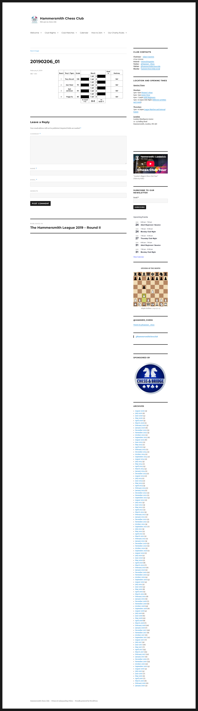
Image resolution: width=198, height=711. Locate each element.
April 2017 (139, 650)
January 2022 (140, 517)
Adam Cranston (148, 57)
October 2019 (140, 577)
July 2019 (138, 584)
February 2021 (140, 539)
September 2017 (141, 637)
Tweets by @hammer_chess (143, 325)
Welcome (34, 33)
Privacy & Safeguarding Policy (62, 701)
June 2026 (139, 416)
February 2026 (140, 425)
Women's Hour (147, 93)
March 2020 (139, 565)
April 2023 (139, 486)
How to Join (96, 33)
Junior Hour (145, 95)
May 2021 (138, 531)
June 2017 (138, 645)
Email (33, 180)
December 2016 (141, 659)
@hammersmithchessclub (150, 66)
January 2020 (140, 570)
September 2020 (141, 551)
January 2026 (140, 428)
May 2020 (138, 560)
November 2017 (141, 633)
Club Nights (50, 33)
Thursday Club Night (149, 238)
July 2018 (138, 613)
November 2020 (141, 546)
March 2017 (139, 652)
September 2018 (141, 609)
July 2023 (138, 478)
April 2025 (139, 447)
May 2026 (138, 418)
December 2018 (140, 601)
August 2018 (139, 611)
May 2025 (138, 445)
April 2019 (139, 592)
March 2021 (139, 536)
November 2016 (141, 662)
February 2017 (140, 654)
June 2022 (139, 505)
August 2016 (139, 669)
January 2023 (140, 490)
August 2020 (139, 553)
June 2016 (138, 674)
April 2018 (139, 621)
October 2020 (140, 548)
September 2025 (141, 437)
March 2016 (139, 681)
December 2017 (140, 630)
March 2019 (139, 594)
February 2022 (140, 515)
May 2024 (138, 464)
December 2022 (141, 493)
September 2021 (141, 527)
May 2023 (138, 483)
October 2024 (140, 454)
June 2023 (138, 481)
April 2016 (139, 678)
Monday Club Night (148, 231)
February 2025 (140, 450)
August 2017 (139, 640)
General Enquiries (147, 62)
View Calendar (138, 257)
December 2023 (141, 474)
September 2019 (141, 580)
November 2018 (141, 604)
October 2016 (140, 664)
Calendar (84, 33)
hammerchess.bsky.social (150, 69)
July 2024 (138, 462)
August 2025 (139, 440)
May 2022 (138, 507)
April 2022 (139, 510)
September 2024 (141, 457)
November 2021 (141, 522)
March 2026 (139, 423)
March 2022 (139, 512)
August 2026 (139, 411)
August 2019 (139, 582)
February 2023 (140, 488)
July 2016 (138, 671)
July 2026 (138, 413)
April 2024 (139, 466)
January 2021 (140, 541)
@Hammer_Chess (148, 64)
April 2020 (139, 563)
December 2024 (141, 452)
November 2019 (141, 575)
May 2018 (138, 618)
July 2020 (138, 556)
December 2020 (141, 543)
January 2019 (140, 599)
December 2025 (141, 430)
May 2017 (138, 647)
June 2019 (138, 587)
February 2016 (140, 683)
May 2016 (138, 676)
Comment (35, 134)
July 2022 (138, 503)
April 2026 (139, 421)
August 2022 (139, 500)
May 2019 (138, 589)
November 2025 (141, 433)
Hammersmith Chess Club (62, 18)
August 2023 (139, 476)
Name (33, 168)
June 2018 (138, 616)
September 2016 (141, 666)
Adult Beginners (149, 97)
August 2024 (139, 459)
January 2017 (140, 657)
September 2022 (141, 498)
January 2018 (140, 628)
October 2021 (140, 524)
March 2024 (139, 469)
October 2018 (140, 606)
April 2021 (139, 534)
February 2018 (140, 625)
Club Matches (68, 33)
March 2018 (139, 623)
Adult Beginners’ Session (151, 225)
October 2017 (140, 635)
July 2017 (138, 642)
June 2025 (139, 442)
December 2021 (140, 519)
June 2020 (139, 558)
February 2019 (140, 597)
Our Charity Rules (116, 33)
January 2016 (140, 686)
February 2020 (140, 568)
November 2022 (141, 495)
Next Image (34, 51)
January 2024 (140, 471)
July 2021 (138, 529)
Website (34, 191)
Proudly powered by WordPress (86, 701)
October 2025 (140, 435)
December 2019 (141, 572)
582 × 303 (33, 74)
